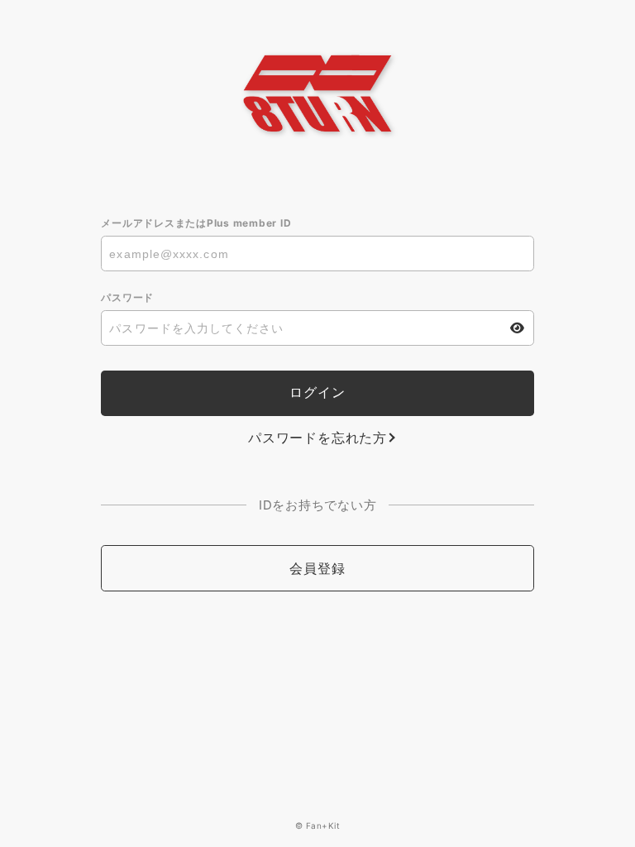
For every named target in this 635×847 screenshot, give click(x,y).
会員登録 (317, 568)
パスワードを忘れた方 (317, 437)
